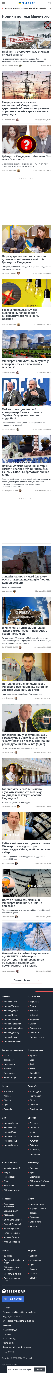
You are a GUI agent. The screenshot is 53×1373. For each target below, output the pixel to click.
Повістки (34, 1168)
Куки (29, 1369)
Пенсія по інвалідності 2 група (14, 1261)
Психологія (35, 1105)
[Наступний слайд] (50, 8)
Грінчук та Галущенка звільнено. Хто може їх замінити (26, 158)
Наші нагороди (10, 1330)
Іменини (33, 1226)
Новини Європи (11, 1123)
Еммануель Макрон (13, 1220)
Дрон (6, 1105)
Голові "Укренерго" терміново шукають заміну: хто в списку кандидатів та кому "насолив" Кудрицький (22, 794)
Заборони (34, 1217)
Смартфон (9, 1109)
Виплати (34, 1011)
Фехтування (35, 1077)
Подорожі (34, 1136)
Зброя (6, 1181)
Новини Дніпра (11, 1011)
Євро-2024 (35, 1073)
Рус (49, 3)
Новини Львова (11, 1019)
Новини (6, 996)
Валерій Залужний (12, 1224)
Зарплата (34, 1002)
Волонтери (9, 1186)
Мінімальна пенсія (12, 1274)
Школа (33, 1024)
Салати (33, 1273)
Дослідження (36, 1109)
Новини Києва (10, 1002)
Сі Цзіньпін (9, 1215)
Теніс (32, 1064)
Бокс (32, 1060)
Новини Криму (10, 1037)
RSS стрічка (8, 1352)
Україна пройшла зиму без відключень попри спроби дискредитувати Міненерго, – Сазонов (21, 314)
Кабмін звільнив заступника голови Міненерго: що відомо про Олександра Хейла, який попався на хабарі (26, 848)
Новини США (10, 1128)
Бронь (32, 1172)
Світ (4, 1118)
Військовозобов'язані (39, 1181)
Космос (7, 1096)
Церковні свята (37, 1204)
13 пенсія (8, 1256)
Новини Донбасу (11, 1033)
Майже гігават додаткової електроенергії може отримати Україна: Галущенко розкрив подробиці (22, 414)
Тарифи (7, 1069)
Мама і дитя (35, 1092)
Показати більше (22, 980)
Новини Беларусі (11, 1145)
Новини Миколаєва (12, 1041)
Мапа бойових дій (12, 1168)
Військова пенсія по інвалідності (13, 1268)
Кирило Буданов (11, 1229)
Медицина (34, 1019)
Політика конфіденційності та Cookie (20, 1312)
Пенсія (5, 1250)
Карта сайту (8, 1343)
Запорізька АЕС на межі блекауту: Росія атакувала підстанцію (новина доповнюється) (26, 579)
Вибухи (7, 1172)
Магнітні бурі (36, 1150)
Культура (34, 1141)
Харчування (35, 1096)
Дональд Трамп (11, 1211)
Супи (32, 1265)
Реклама (7, 1325)
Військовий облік (37, 1186)
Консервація (35, 1260)
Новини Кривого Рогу (13, 1028)
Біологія (7, 1100)
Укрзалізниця (10, 1077)
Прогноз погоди (37, 1037)
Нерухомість (9, 1064)
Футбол (33, 1055)
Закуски (33, 1278)
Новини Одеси (10, 1015)
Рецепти (32, 1250)
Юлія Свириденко (12, 1242)
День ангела (35, 1222)
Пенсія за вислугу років (12, 1279)
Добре (39, 1369)
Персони (6, 1199)
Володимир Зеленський (9, 1205)
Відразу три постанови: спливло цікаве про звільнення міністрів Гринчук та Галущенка (24, 259)
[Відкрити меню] (4, 3)
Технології (8, 1092)
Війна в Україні (9, 1163)
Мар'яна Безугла (11, 1237)
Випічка (33, 1256)
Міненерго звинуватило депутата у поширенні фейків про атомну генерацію (25, 364)
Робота (33, 1006)
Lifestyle (32, 1118)
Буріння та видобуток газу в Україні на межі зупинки (26, 53)
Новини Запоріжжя (12, 1024)
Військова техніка (12, 1190)
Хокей (32, 1069)
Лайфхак (34, 1145)
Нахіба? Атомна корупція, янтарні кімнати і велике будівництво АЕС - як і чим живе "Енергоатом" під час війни (26, 471)
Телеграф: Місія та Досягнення (17, 1347)
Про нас (6, 1308)
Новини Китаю (10, 1141)
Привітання (35, 1154)
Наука (5, 1086)
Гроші (6, 1055)
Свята (31, 1199)
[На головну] (26, 3)
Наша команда (10, 1338)
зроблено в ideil (10, 1364)
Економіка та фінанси (12, 1050)
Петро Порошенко (12, 1233)
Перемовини (10, 1177)
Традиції (33, 1213)
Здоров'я (32, 1086)
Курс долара (9, 1073)
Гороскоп (34, 1123)
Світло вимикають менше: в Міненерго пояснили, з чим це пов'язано (22, 902)
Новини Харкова (11, 1006)
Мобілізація (33, 1163)
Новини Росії (10, 1132)
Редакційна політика (12, 1316)
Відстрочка (35, 1177)
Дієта (32, 1100)
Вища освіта (35, 1028)
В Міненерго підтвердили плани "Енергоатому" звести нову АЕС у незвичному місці (24, 630)
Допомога (34, 1033)
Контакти (7, 1334)
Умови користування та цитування (18, 1321)
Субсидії (34, 1015)
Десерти (33, 1269)
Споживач (34, 1128)
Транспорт (8, 1060)
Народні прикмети (38, 1208)
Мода (32, 1132)
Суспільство (34, 996)
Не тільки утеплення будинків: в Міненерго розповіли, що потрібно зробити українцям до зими (25, 686)
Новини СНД (10, 1136)
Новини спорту (35, 1050)
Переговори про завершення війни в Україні (25, 9)
